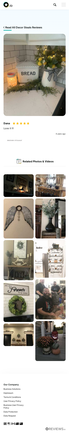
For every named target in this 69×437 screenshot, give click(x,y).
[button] (55, 5)
